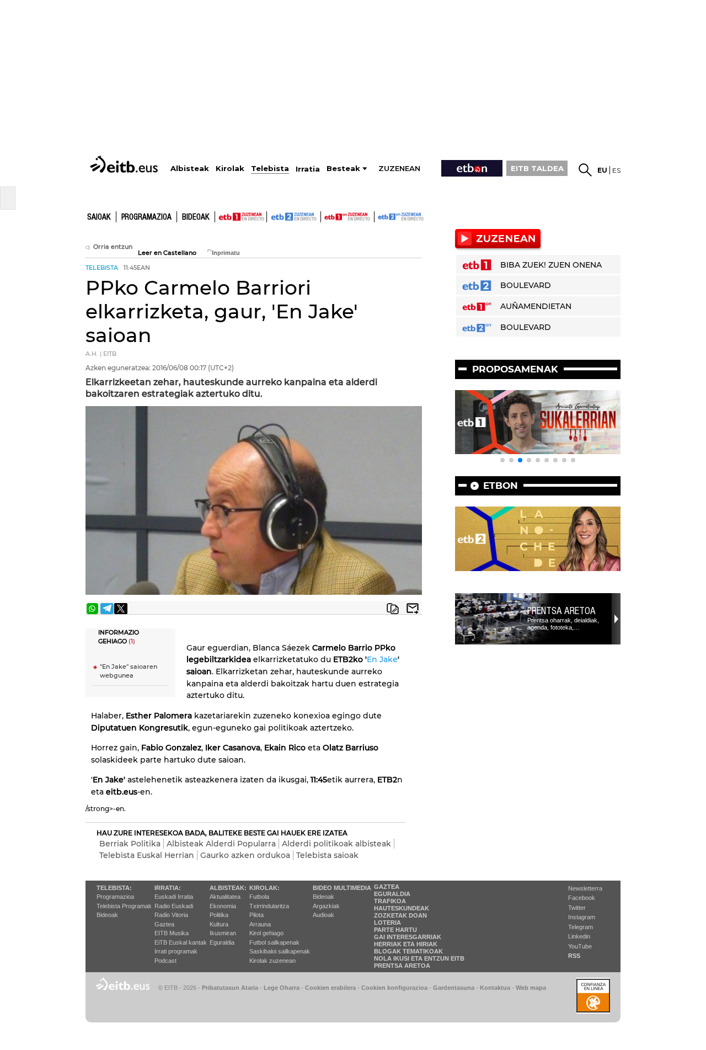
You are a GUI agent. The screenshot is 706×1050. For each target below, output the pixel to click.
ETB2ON (379, 215)
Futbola (259, 896)
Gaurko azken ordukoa (245, 855)
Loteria (387, 922)
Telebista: (114, 887)
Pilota (256, 915)
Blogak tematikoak (408, 951)
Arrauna (260, 924)
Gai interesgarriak (407, 937)
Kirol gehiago (266, 933)
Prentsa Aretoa (561, 611)
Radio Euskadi (173, 906)
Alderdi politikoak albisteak (336, 844)
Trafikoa (390, 901)
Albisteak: (228, 887)
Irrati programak (175, 951)
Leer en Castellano (167, 253)
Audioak (323, 915)
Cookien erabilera (330, 987)
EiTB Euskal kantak (180, 942)
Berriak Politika (130, 844)
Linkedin (579, 936)
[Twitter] (120, 608)
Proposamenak (515, 369)
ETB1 (240, 216)
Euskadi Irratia (173, 896)
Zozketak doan (400, 915)
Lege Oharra (281, 987)
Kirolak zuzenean (272, 960)
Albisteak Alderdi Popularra (221, 844)
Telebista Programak (124, 906)
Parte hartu (395, 929)
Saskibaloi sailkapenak (279, 951)
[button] (502, 460)
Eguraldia (222, 942)
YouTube (580, 946)
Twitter (577, 907)
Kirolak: (264, 887)
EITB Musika (171, 933)
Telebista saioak (327, 855)
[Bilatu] (585, 170)
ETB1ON (326, 215)
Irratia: (167, 887)
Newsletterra (585, 888)
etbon (500, 485)
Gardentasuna (453, 987)
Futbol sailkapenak (274, 942)
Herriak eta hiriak (405, 944)
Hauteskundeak (401, 908)
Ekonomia (223, 906)
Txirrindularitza (269, 906)
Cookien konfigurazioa (394, 987)
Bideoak (196, 217)
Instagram (581, 917)
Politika (219, 915)
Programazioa (146, 217)
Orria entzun (112, 246)
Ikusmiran (223, 933)
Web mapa (531, 987)
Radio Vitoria (171, 915)
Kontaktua (495, 987)
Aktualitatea (225, 896)
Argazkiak (326, 906)
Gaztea (164, 924)
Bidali (413, 608)
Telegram (580, 927)
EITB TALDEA (537, 168)
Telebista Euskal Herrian (146, 855)
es (616, 170)
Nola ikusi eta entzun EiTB (419, 958)
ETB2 (294, 216)
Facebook (581, 897)
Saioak (99, 217)
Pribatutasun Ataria (230, 987)
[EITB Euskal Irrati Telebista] (125, 164)
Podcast (165, 960)
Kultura (219, 924)
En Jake (382, 659)
